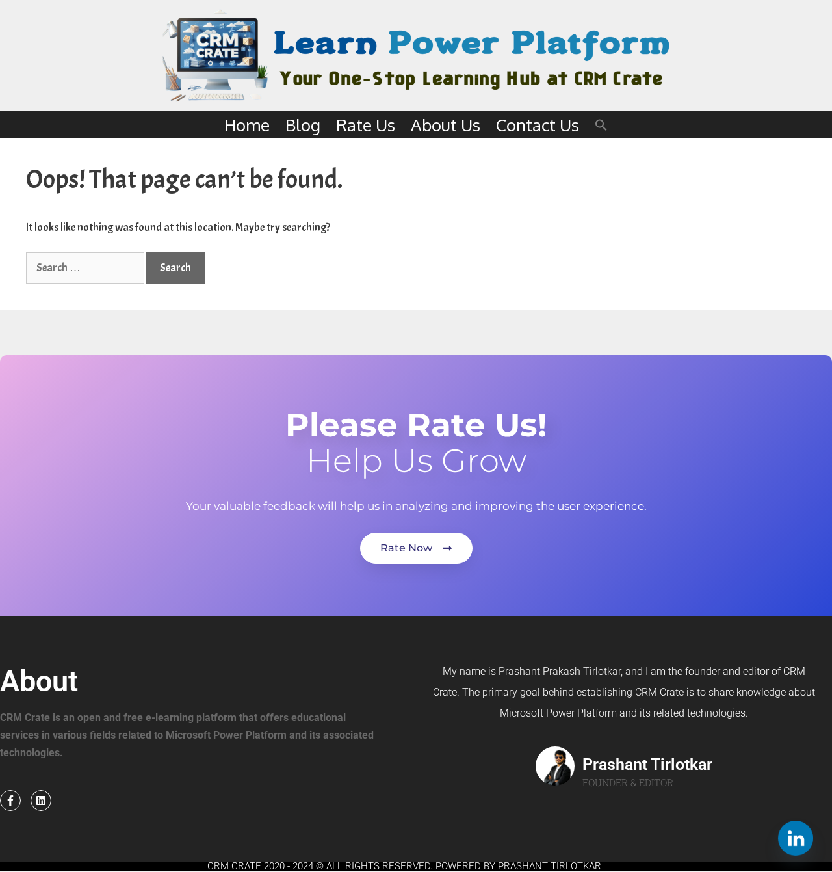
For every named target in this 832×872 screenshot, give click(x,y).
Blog (302, 124)
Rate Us (365, 124)
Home (247, 124)
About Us (445, 124)
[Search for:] (86, 267)
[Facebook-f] (10, 800)
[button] (601, 124)
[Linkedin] (41, 800)
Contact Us (537, 124)
